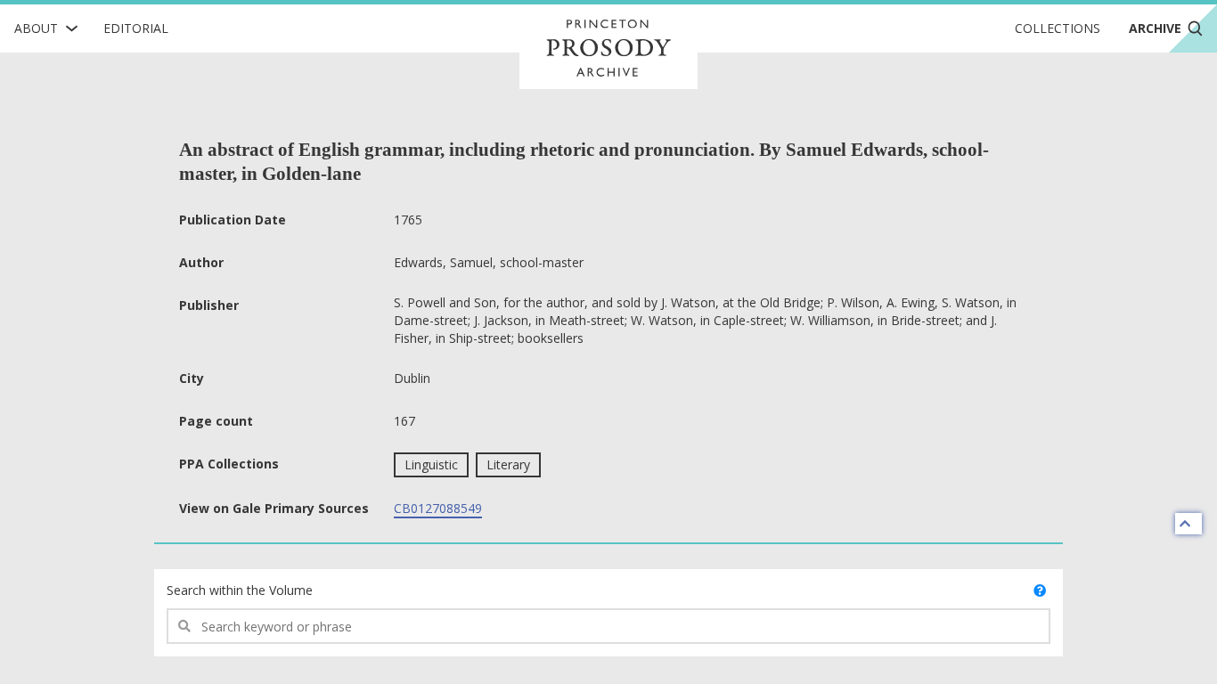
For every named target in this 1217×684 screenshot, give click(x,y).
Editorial (135, 28)
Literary (508, 464)
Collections (1057, 28)
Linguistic (431, 464)
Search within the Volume (240, 590)
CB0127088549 (438, 508)
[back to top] (1188, 523)
